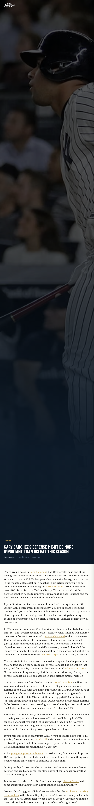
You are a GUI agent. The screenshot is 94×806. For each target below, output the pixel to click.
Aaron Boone (71, 781)
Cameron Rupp (49, 654)
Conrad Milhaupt (54, 586)
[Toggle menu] (87, 4)
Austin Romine (63, 682)
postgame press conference (27, 753)
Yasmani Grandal (55, 636)
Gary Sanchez (37, 572)
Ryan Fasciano (9, 557)
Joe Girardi (40, 739)
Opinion (8, 540)
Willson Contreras (75, 668)
